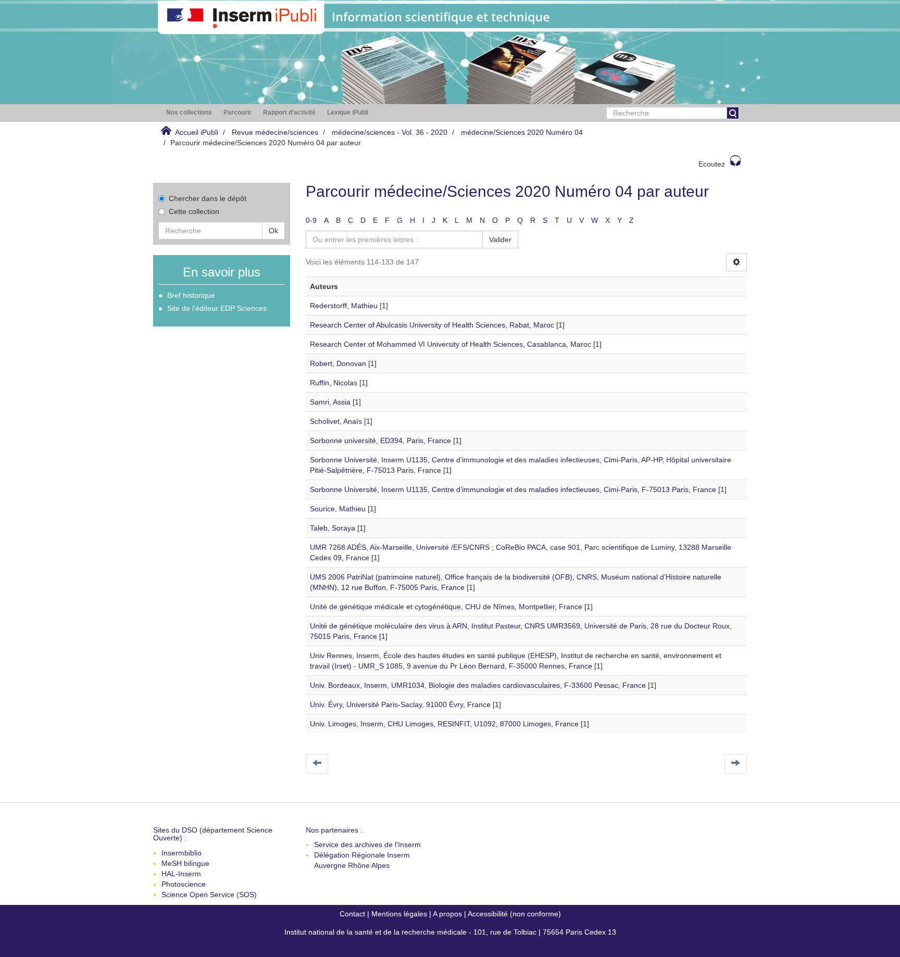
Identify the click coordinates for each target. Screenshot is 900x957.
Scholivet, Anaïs (336, 421)
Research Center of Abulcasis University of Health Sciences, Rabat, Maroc (432, 325)
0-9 (311, 220)
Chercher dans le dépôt (207, 198)
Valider (500, 239)
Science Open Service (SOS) (209, 894)
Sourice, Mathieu (338, 509)
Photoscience (183, 884)
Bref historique (191, 295)
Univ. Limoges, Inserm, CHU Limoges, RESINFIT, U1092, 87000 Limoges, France (444, 724)
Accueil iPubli (196, 132)
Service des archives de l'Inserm (367, 844)
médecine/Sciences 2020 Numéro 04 (522, 132)
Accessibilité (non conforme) (514, 914)
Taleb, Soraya (332, 528)
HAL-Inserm (181, 874)
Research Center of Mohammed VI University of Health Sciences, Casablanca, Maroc (450, 344)
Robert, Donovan (338, 363)
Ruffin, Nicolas (333, 383)
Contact (352, 914)
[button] (189, 112)
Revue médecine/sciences (275, 132)
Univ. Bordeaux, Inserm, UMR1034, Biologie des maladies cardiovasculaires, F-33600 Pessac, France (478, 685)
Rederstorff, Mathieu (344, 305)
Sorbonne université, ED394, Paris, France (380, 440)
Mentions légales (399, 914)
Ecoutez (711, 164)
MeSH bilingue (185, 863)
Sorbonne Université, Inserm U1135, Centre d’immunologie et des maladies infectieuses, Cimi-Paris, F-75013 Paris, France (513, 489)
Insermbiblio (181, 853)
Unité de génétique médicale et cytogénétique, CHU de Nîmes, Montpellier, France (446, 606)
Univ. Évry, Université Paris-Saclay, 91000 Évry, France (400, 704)
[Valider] (733, 113)
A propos (447, 914)
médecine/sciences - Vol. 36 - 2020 (389, 132)
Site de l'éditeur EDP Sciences (217, 308)
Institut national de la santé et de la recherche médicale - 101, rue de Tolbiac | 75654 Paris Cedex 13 (450, 932)
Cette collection (194, 211)
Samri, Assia (330, 402)
